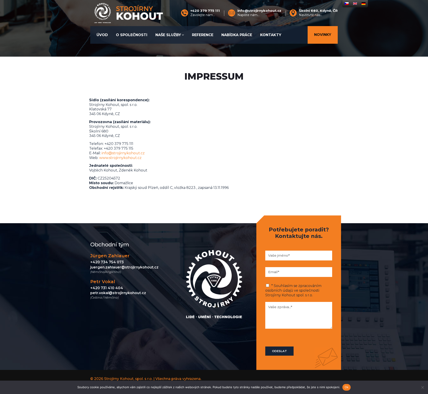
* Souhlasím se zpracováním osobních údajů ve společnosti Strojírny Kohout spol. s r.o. (293, 290)
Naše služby (168, 35)
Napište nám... (259, 13)
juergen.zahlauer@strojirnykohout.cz (124, 267)
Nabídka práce (236, 35)
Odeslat (279, 351)
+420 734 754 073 (107, 262)
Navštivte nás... (318, 13)
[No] (422, 387)
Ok (347, 387)
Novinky (322, 35)
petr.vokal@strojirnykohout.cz (118, 293)
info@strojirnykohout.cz (123, 153)
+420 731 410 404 (106, 288)
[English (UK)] (355, 3)
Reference (202, 35)
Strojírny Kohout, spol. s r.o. (128, 379)
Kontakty (270, 35)
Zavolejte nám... (205, 13)
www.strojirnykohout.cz (120, 158)
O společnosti (131, 35)
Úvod (102, 35)
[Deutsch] (363, 3)
